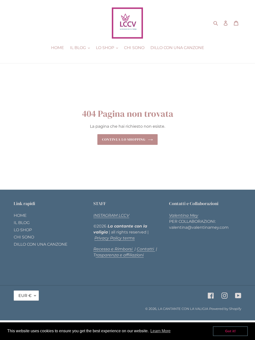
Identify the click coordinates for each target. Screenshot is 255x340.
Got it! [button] (230, 331)
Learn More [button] (160, 331)
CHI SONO (24, 237)
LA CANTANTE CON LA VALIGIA (183, 309)
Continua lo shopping (123, 139)
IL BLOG (22, 222)
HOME (20, 215)
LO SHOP (23, 229)
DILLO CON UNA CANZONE (40, 244)
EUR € (25, 295)
